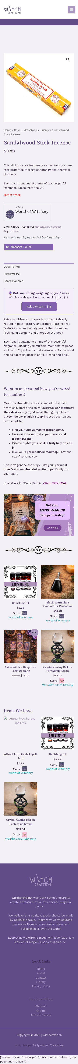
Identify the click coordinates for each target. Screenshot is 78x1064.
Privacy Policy (41, 986)
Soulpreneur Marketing (47, 1045)
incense (14, 231)
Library (41, 982)
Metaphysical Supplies (37, 130)
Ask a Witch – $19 (39, 306)
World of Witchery (31, 211)
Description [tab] (12, 266)
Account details (40, 1015)
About (41, 973)
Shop (17, 130)
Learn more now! (54, 482)
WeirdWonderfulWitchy (57, 685)
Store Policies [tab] (13, 281)
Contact (41, 977)
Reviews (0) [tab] (12, 274)
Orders (41, 1010)
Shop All (41, 1006)
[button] (68, 59)
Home (7, 130)
